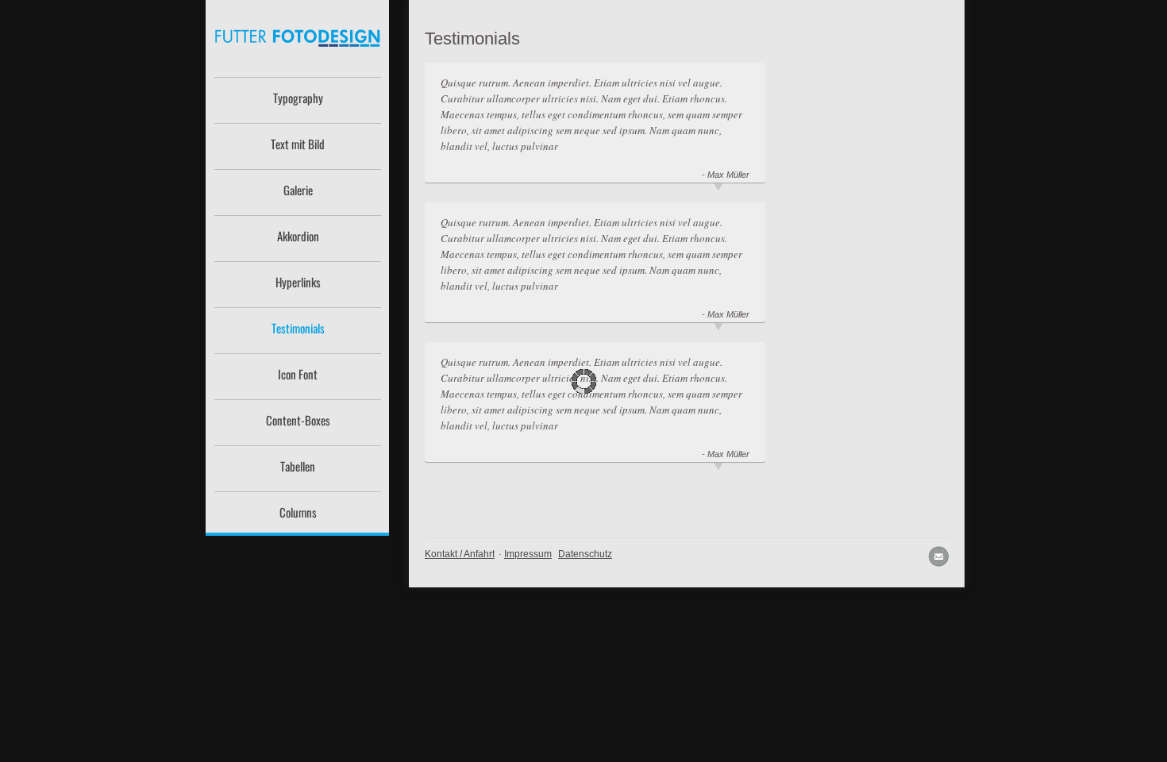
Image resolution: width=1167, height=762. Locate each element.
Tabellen (297, 466)
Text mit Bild (298, 143)
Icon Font (298, 374)
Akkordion (298, 235)
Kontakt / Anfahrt (460, 554)
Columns (298, 512)
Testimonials (298, 328)
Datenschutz (585, 554)
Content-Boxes (298, 420)
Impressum (528, 554)
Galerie (298, 189)
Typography (298, 97)
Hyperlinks (298, 282)
